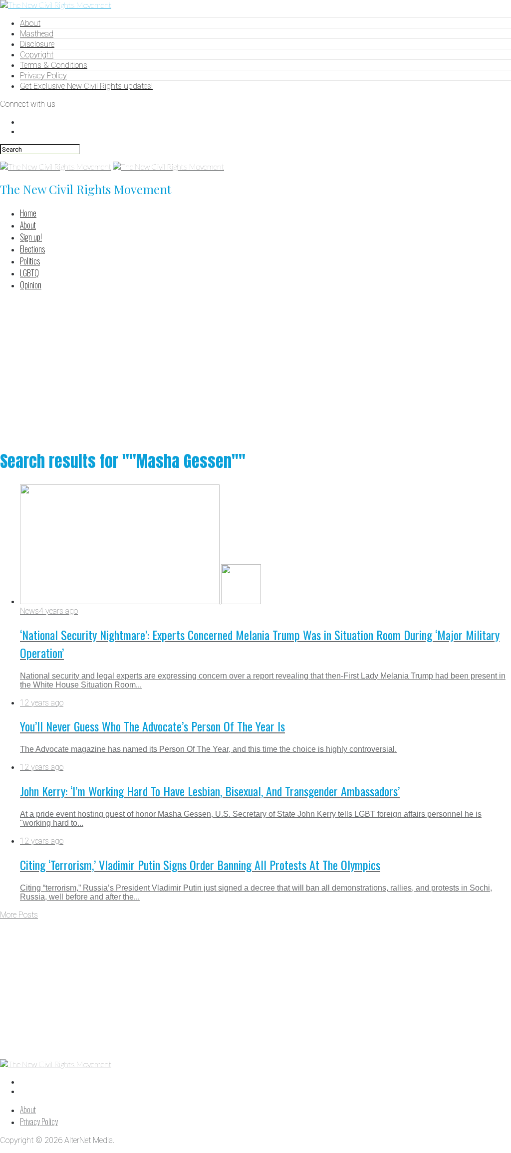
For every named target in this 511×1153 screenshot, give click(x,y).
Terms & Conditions (53, 65)
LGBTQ (29, 273)
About (30, 23)
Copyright (36, 54)
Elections (32, 249)
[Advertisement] (255, 369)
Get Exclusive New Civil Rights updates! (86, 86)
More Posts (19, 915)
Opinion (30, 285)
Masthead (36, 33)
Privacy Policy (43, 75)
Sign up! (31, 237)
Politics (30, 261)
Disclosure (37, 44)
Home (28, 213)
